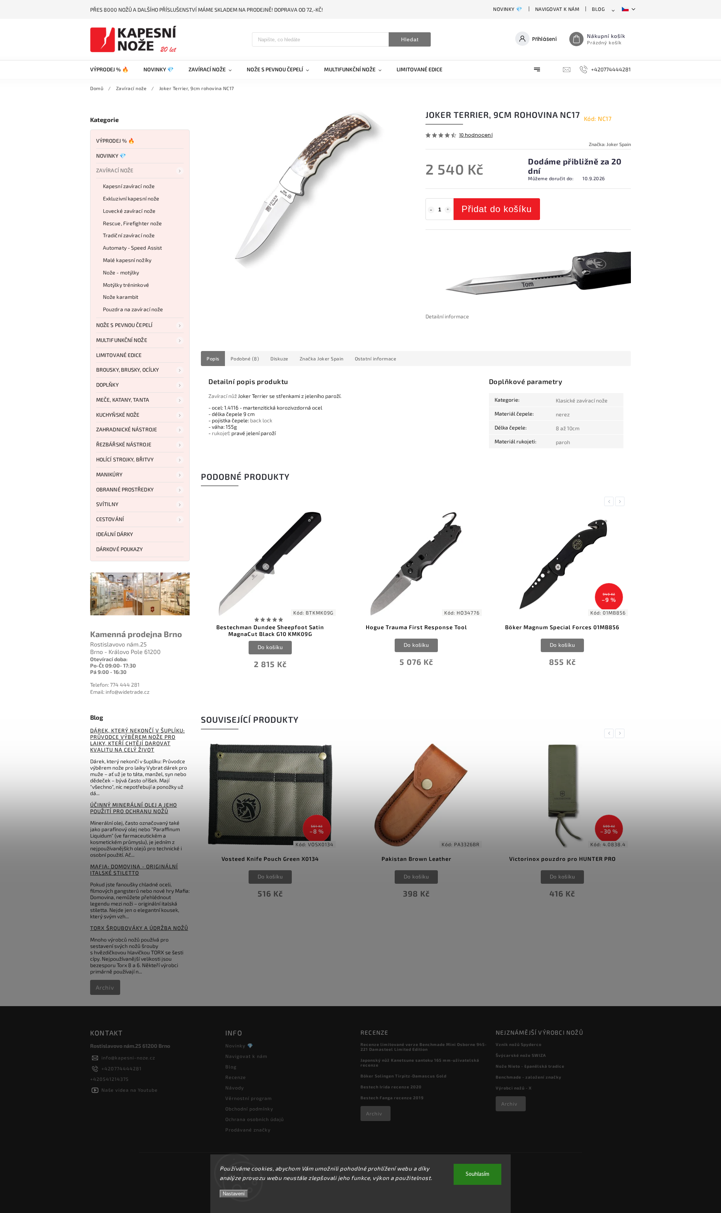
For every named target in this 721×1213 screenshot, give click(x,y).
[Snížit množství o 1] (431, 209)
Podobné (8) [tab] (245, 359)
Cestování (110, 519)
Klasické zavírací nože (582, 400)
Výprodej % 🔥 (115, 140)
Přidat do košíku (497, 209)
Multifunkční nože (121, 340)
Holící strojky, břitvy (125, 459)
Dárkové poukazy (119, 549)
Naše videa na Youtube (129, 1090)
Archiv (105, 987)
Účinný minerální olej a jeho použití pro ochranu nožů (133, 808)
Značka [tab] (322, 359)
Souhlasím (477, 1174)
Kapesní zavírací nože (129, 186)
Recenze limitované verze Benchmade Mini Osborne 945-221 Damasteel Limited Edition (423, 1047)
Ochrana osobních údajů (254, 1119)
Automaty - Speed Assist (132, 247)
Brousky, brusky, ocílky (127, 369)
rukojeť (220, 433)
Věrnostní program (248, 1098)
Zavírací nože (114, 170)
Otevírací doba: (109, 659)
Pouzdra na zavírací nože (133, 309)
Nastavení (234, 1193)
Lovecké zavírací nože (129, 211)
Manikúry (109, 474)
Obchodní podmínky (249, 1109)
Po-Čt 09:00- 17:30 (113, 665)
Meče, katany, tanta (122, 399)
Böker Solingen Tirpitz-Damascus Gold (403, 1075)
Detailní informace (447, 316)
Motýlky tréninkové (126, 285)
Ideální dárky (114, 534)
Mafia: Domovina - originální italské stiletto (134, 869)
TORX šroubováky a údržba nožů (139, 928)
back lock (261, 420)
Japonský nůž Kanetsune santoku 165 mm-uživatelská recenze (419, 1062)
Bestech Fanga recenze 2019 (392, 1097)
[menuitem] (113, 69)
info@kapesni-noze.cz (128, 1058)
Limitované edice (119, 355)
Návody (234, 1088)
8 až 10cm (567, 428)
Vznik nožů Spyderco (519, 1044)
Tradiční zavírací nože (129, 235)
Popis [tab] (213, 359)
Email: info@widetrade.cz (119, 692)
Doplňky (107, 384)
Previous (610, 501)
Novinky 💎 (507, 9)
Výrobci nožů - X (514, 1087)
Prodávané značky (248, 1130)
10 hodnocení (476, 135)
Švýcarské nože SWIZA (521, 1055)
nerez (563, 414)
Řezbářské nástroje (123, 444)
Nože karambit (120, 297)
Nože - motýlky (121, 272)
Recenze (235, 1077)
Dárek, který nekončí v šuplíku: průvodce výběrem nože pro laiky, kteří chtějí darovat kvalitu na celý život (137, 740)
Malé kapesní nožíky (127, 260)
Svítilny (107, 504)
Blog (598, 9)
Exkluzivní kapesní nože (131, 198)
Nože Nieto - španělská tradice (530, 1066)
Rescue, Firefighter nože (132, 223)
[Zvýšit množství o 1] (448, 209)
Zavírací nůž (222, 396)
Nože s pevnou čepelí (124, 325)
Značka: (610, 144)
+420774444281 (121, 1068)
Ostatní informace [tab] (376, 359)
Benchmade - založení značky (528, 1076)
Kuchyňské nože (117, 414)
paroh (563, 442)
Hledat (410, 39)
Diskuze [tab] (279, 359)
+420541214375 (109, 1079)
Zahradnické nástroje (126, 429)
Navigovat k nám (557, 9)
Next (621, 501)
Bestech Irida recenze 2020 (391, 1086)
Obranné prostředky (125, 489)
